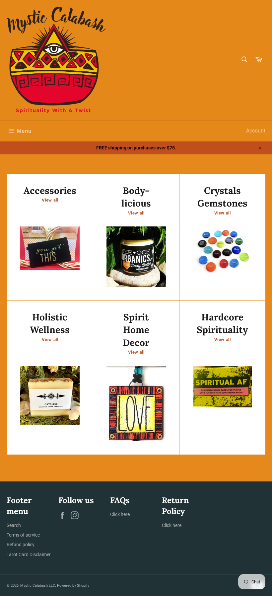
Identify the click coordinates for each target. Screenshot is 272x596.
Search (14, 525)
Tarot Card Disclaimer (29, 554)
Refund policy (20, 544)
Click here (120, 514)
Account (255, 131)
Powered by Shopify (73, 585)
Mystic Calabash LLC (37, 585)
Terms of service (23, 535)
